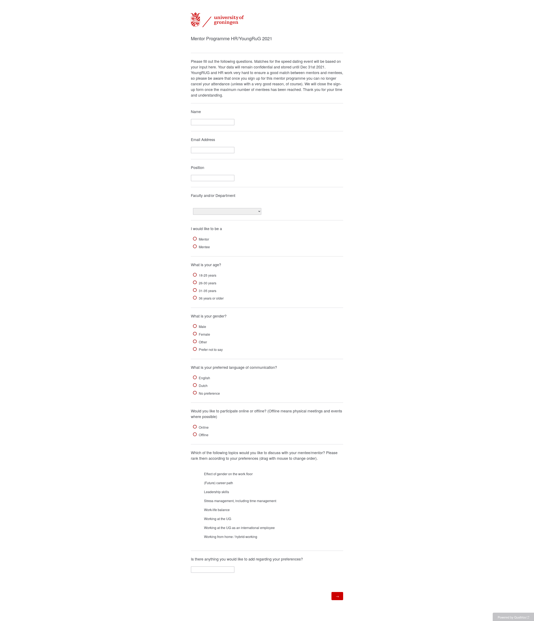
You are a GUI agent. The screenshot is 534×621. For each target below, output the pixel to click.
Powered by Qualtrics (512, 617)
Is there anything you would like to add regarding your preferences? (247, 559)
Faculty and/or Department (213, 195)
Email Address (203, 139)
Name (196, 111)
